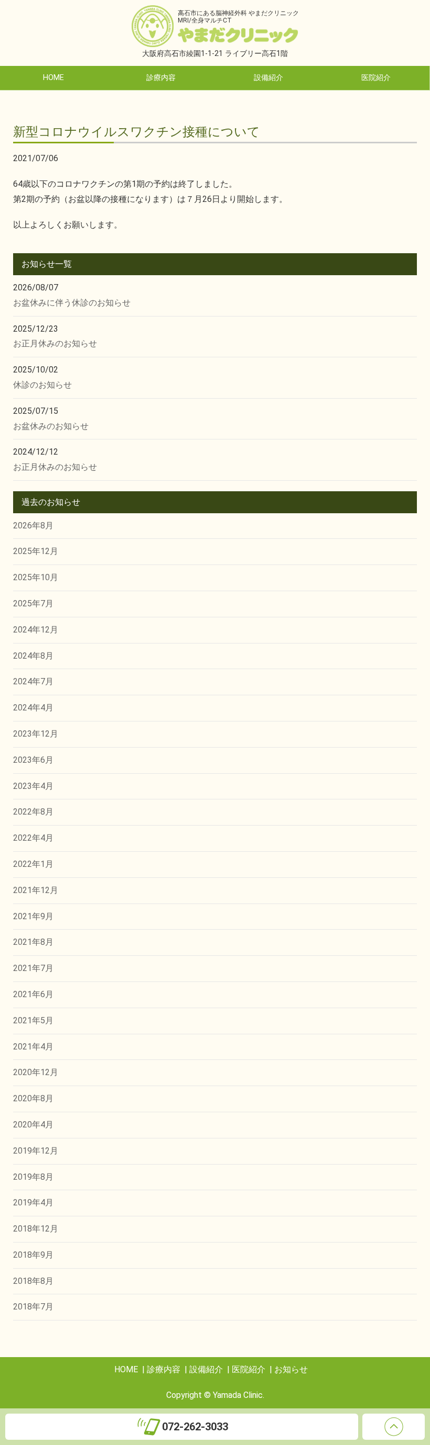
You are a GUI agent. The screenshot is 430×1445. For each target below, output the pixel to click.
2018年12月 (35, 1229)
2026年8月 (33, 525)
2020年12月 (35, 1072)
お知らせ (291, 1369)
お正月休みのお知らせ (55, 343)
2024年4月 (33, 708)
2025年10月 (35, 577)
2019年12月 (35, 1151)
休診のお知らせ (42, 385)
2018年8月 (33, 1281)
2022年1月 (33, 864)
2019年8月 (33, 1177)
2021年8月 (33, 942)
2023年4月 (33, 786)
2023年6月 (33, 760)
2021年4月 (33, 1047)
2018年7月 (33, 1307)
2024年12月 (35, 630)
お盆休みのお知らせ (51, 426)
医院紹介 (376, 77)
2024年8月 (33, 656)
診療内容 (161, 77)
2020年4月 (33, 1125)
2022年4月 (33, 838)
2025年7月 (33, 603)
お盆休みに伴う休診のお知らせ (72, 303)
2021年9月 (33, 916)
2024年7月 (33, 681)
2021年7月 (33, 968)
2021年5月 (33, 1020)
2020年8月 (33, 1098)
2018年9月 (33, 1255)
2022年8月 (33, 812)
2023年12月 (35, 734)
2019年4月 (33, 1202)
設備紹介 (268, 77)
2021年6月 (33, 994)
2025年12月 (35, 551)
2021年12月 (35, 890)
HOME (53, 77)
